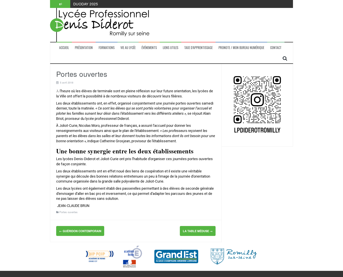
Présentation (84, 47)
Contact (275, 47)
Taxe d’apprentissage (198, 47)
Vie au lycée (128, 47)
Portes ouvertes (68, 212)
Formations (107, 47)
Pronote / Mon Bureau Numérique (241, 47)
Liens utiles (170, 47)
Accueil (64, 47)
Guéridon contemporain (80, 231)
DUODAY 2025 (85, 3)
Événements (149, 47)
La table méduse (198, 231)
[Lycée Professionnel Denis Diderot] (99, 24)
